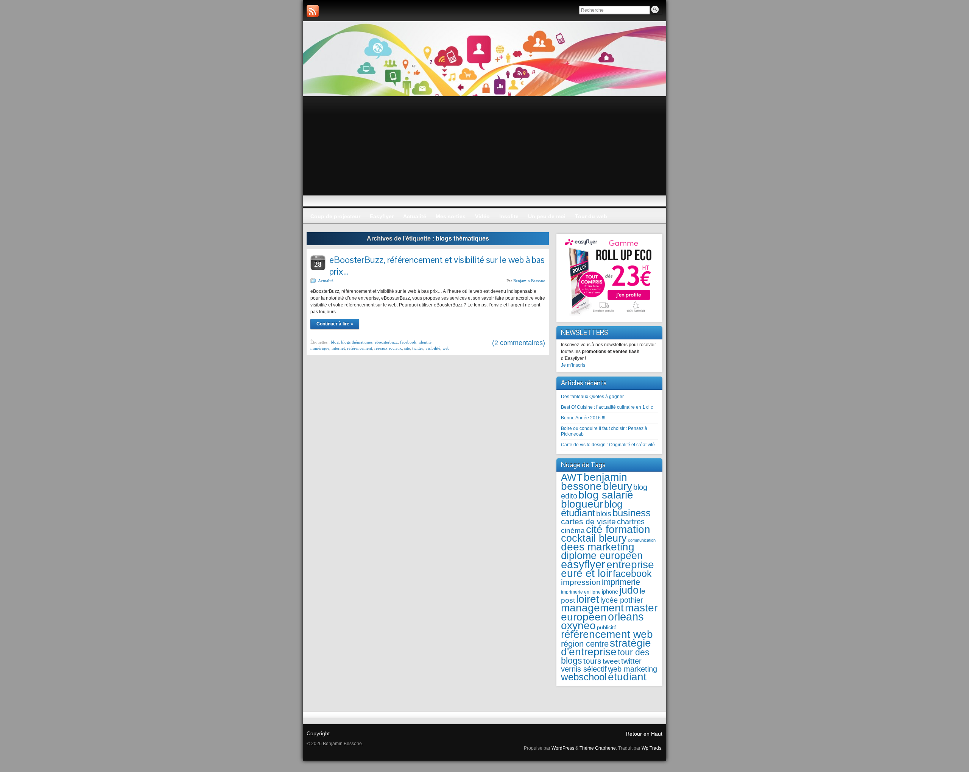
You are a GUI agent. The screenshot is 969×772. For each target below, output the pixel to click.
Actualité (325, 280)
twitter (417, 348)
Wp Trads (651, 748)
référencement (359, 348)
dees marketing (597, 547)
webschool (584, 677)
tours (592, 660)
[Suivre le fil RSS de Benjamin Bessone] (313, 11)
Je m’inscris (573, 365)
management (592, 608)
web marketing (632, 669)
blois (603, 513)
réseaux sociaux (388, 348)
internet (338, 348)
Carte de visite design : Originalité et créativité (608, 444)
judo (629, 590)
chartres (631, 521)
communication (642, 540)
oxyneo (578, 625)
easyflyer (583, 564)
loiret (587, 599)
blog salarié (605, 495)
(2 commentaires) (518, 343)
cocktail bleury (594, 538)
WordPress (562, 748)
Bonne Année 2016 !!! (583, 417)
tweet (611, 661)
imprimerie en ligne (581, 592)
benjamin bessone (594, 481)
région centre (585, 644)
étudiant (627, 677)
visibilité (432, 348)
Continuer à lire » (334, 324)
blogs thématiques (356, 342)
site (407, 348)
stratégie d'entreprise (606, 647)
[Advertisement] (484, 153)
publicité (607, 627)
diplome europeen (602, 555)
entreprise (630, 564)
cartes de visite (588, 521)
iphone (610, 592)
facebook (408, 342)
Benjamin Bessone (529, 280)
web (446, 348)
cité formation (618, 529)
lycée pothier (621, 600)
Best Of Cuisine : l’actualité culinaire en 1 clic (607, 407)
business (631, 513)
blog (335, 342)
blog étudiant (591, 508)
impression (581, 582)
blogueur (582, 504)
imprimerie (621, 582)
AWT (572, 477)
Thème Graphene (598, 748)
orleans (626, 616)
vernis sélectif (584, 669)
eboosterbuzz (386, 342)
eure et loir (586, 573)
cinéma (573, 530)
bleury (617, 486)
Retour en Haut (644, 734)
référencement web (607, 634)
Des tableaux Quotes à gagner (592, 396)
